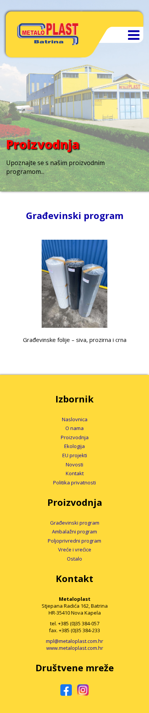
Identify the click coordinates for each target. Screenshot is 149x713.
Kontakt (75, 473)
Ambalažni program (74, 531)
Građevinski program (74, 522)
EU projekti (74, 455)
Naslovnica (74, 419)
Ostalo (74, 558)
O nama (74, 428)
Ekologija (74, 446)
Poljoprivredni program (74, 540)
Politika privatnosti (74, 482)
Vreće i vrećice (74, 549)
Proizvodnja (75, 437)
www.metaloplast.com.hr (74, 647)
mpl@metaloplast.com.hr (74, 641)
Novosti (74, 464)
